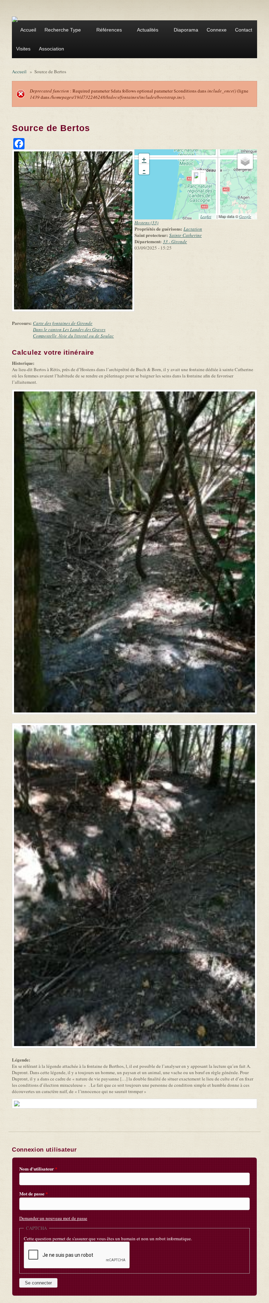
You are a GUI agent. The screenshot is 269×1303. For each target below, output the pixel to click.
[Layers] (245, 161)
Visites (23, 49)
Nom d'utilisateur (38, 1169)
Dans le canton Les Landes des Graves (69, 329)
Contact (243, 30)
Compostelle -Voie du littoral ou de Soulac (73, 336)
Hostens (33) (146, 222)
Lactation (193, 229)
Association (49, 49)
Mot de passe (33, 1194)
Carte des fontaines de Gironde (62, 323)
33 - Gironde (175, 241)
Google (247, 216)
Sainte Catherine (185, 235)
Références (107, 30)
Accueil (28, 30)
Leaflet (207, 216)
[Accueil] (15, 19)
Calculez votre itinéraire (55, 352)
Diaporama (186, 30)
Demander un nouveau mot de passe (53, 1218)
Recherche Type (60, 30)
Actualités (145, 30)
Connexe (217, 30)
